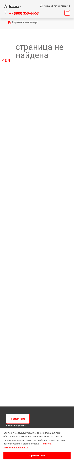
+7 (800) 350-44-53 (24, 13)
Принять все (37, 455)
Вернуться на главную (25, 22)
